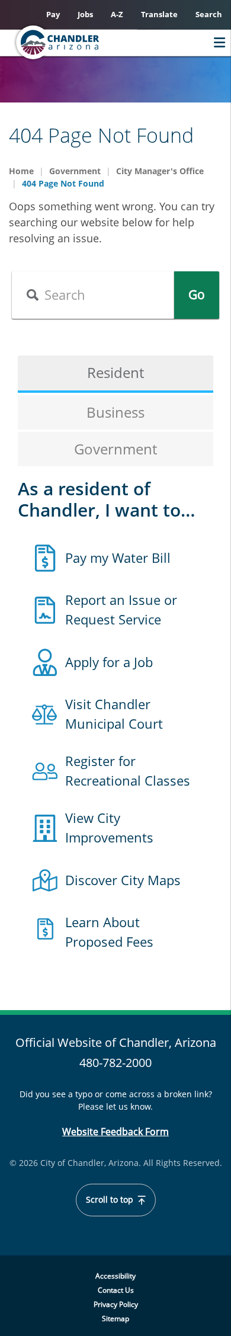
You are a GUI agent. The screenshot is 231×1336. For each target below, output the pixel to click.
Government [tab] (115, 449)
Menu (216, 42)
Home (21, 171)
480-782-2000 (115, 1063)
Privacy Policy (116, 1304)
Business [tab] (115, 412)
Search (208, 14)
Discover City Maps (123, 880)
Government (75, 171)
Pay (53, 14)
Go (196, 294)
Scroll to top (111, 1199)
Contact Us (116, 1290)
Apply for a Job (109, 662)
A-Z (117, 14)
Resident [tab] (115, 372)
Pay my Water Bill (118, 557)
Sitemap (115, 1318)
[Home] (80, 42)
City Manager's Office (160, 171)
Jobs (85, 14)
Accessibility (115, 1276)
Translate (159, 14)
